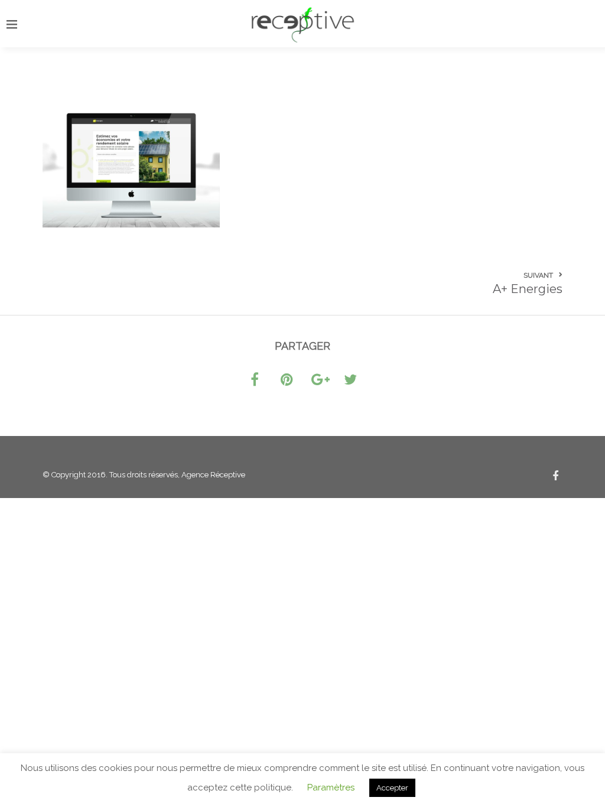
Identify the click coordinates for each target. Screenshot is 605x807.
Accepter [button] (392, 787)
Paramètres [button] (330, 787)
